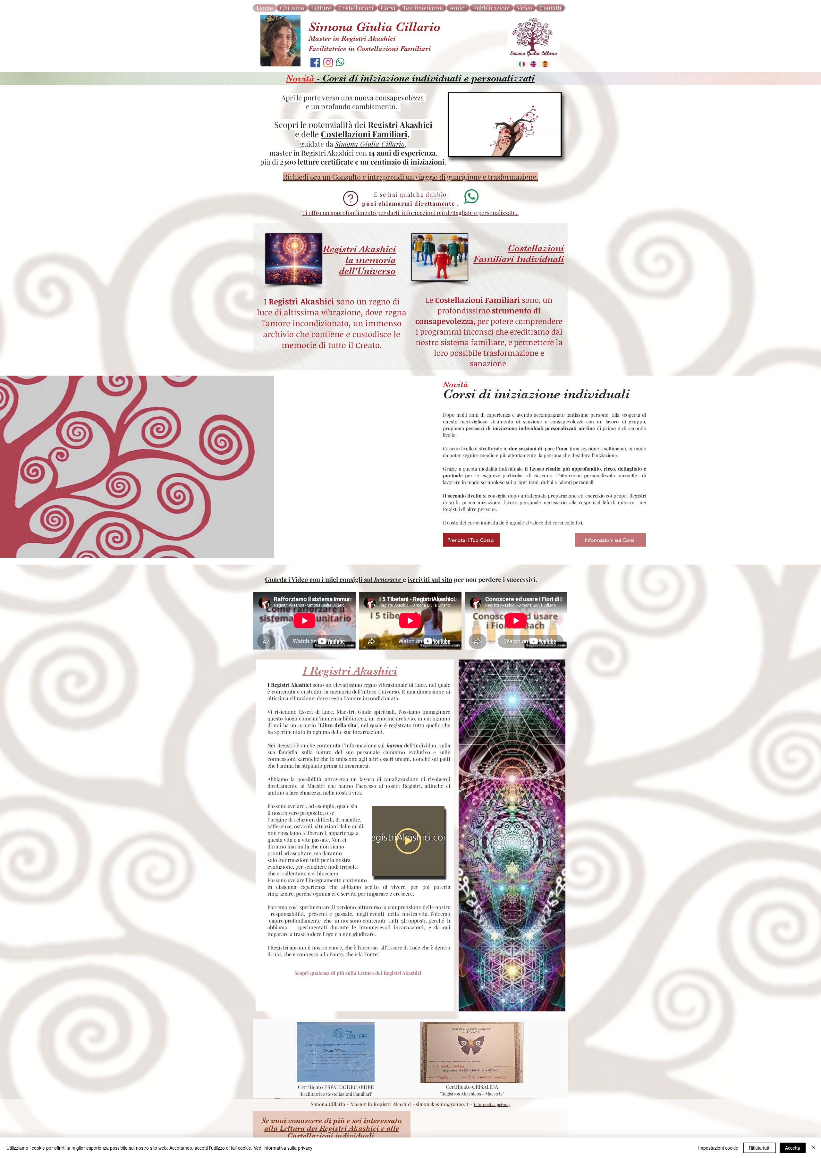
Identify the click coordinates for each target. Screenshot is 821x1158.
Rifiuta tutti (759, 1148)
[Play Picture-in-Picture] (541, 147)
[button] (369, 213)
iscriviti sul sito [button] (430, 579)
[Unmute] (468, 147)
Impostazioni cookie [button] (718, 1148)
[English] (533, 64)
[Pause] (457, 147)
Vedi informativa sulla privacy (283, 1148)
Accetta (792, 1148)
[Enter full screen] (552, 147)
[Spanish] (545, 64)
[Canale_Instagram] (328, 62)
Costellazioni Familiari (364, 134)
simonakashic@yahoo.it (442, 1104)
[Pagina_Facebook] (315, 62)
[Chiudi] (813, 1148)
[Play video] (408, 841)
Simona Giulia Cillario (370, 144)
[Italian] (522, 64)
